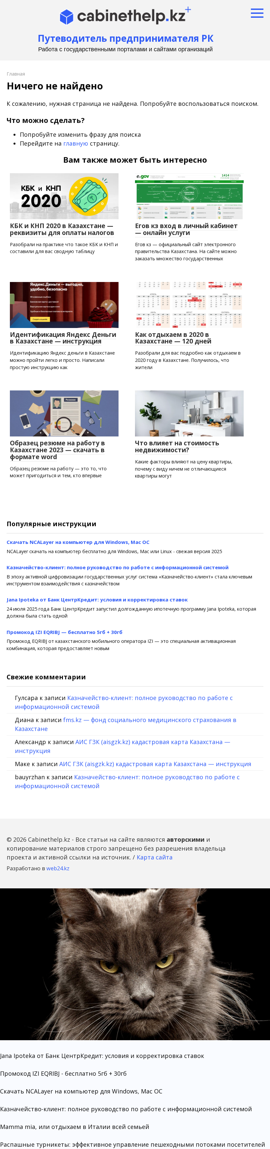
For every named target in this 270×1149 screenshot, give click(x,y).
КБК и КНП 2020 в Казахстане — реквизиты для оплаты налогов (62, 229)
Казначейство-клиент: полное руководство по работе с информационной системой (118, 567)
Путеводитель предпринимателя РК (125, 38)
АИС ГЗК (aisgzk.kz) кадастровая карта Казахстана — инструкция (155, 764)
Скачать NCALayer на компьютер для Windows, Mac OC (78, 542)
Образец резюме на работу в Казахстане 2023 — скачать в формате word (57, 450)
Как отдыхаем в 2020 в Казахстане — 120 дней (173, 338)
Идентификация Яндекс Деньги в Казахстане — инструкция (63, 338)
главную (75, 143)
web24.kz (57, 868)
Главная (16, 74)
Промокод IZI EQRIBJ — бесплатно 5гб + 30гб (64, 632)
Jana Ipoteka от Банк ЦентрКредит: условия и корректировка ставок (97, 599)
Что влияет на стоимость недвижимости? (177, 446)
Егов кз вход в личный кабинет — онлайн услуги (186, 229)
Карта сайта (155, 857)
